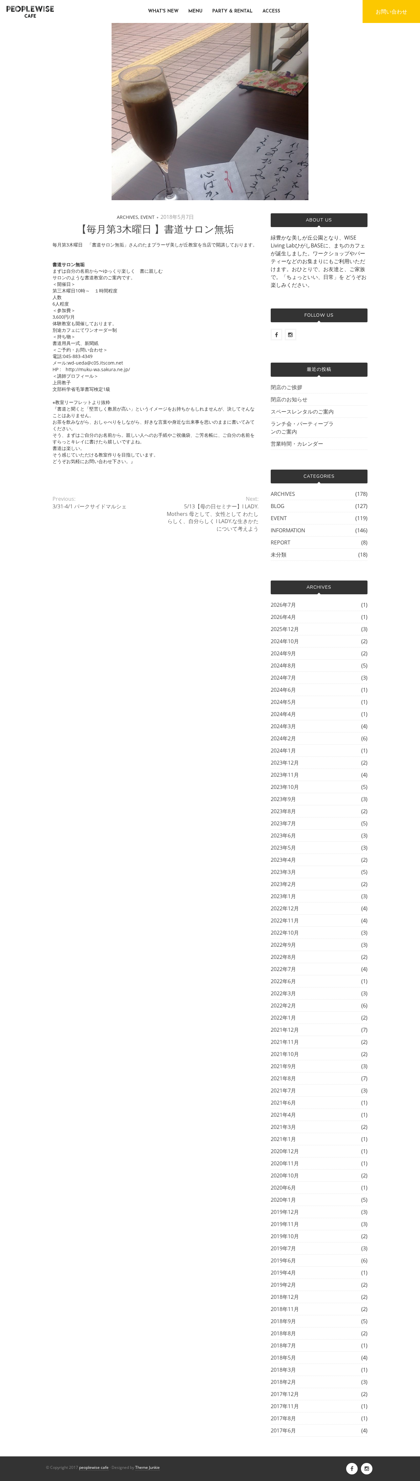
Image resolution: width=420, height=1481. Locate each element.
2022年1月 (283, 1017)
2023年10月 (285, 787)
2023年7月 (283, 823)
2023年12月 (285, 762)
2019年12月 (285, 1212)
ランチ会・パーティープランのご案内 (302, 427)
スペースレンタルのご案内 (302, 411)
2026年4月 (283, 617)
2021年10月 (285, 1054)
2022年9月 (283, 944)
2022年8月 (283, 957)
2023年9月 (283, 799)
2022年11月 (285, 920)
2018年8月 (283, 1333)
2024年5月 (283, 702)
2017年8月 (283, 1418)
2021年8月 (283, 1078)
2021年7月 (283, 1090)
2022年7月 (283, 969)
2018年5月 (283, 1357)
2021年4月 (283, 1114)
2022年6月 (283, 981)
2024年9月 (283, 653)
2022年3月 (283, 993)
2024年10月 (285, 641)
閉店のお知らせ (289, 399)
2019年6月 (283, 1260)
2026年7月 (283, 604)
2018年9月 (283, 1321)
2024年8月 (283, 665)
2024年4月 (283, 714)
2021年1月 (283, 1139)
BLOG (277, 506)
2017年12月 (285, 1394)
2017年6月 (283, 1430)
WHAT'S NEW (163, 11)
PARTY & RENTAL (232, 11)
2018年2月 (283, 1382)
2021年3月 (283, 1127)
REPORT (280, 542)
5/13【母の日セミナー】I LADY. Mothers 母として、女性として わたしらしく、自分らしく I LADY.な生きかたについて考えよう (212, 518)
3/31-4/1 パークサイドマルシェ (89, 506)
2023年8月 (283, 811)
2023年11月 (285, 774)
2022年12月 (285, 908)
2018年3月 (283, 1369)
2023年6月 (283, 835)
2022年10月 (285, 932)
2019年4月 (283, 1272)
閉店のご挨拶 (286, 387)
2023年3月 (283, 872)
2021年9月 (283, 1066)
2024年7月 (283, 677)
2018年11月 (285, 1309)
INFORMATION (288, 530)
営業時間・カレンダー (297, 443)
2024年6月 (283, 689)
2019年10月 (285, 1236)
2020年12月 (285, 1151)
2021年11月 (285, 1042)
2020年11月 (285, 1163)
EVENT (147, 217)
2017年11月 (285, 1406)
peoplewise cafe (94, 1467)
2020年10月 (285, 1175)
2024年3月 (283, 726)
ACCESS (271, 11)
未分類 (278, 554)
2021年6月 (283, 1102)
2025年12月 (285, 629)
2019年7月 (283, 1248)
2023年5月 (283, 847)
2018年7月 (283, 1345)
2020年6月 (283, 1187)
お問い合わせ (391, 11)
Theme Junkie (147, 1467)
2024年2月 (283, 738)
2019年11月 (285, 1224)
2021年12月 (285, 1029)
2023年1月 (283, 896)
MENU (195, 11)
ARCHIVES (127, 217)
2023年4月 (283, 859)
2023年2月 (283, 884)
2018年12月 (285, 1297)
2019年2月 (283, 1284)
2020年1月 (283, 1199)
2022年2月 (283, 1005)
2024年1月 (283, 750)
